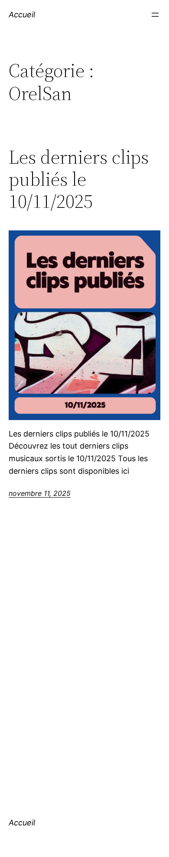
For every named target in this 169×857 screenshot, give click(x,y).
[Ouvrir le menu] (155, 15)
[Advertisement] (84, 666)
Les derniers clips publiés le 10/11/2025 (79, 179)
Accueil (22, 14)
